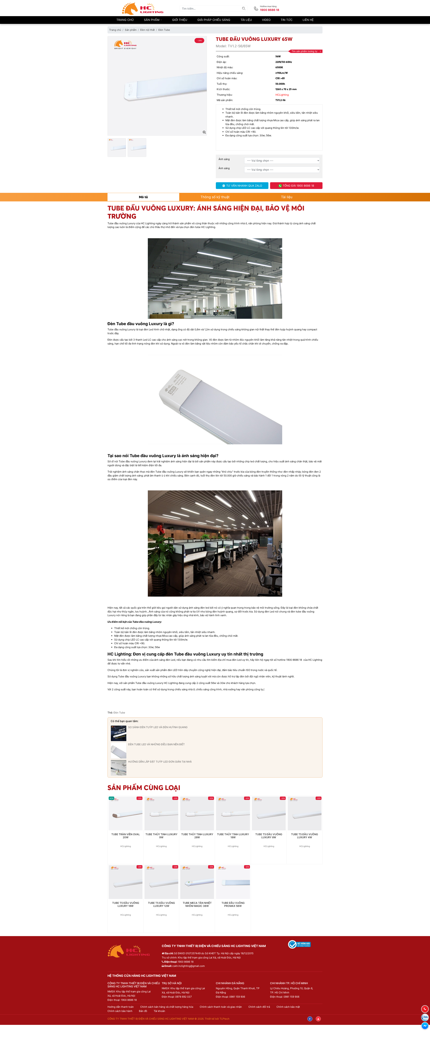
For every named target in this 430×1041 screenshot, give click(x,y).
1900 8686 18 (129, 999)
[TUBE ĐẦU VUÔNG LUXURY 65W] (204, 132)
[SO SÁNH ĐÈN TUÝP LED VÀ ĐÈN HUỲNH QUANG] (118, 733)
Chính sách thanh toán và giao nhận (221, 1006)
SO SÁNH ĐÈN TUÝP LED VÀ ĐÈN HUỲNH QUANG (157, 727)
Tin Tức (286, 20)
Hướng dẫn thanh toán (121, 1006)
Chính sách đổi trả (259, 1006)
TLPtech (224, 1018)
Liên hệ (308, 20)
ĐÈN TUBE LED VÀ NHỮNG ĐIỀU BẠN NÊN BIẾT (156, 744)
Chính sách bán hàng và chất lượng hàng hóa (166, 1006)
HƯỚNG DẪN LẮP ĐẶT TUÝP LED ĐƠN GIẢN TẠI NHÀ (160, 761)
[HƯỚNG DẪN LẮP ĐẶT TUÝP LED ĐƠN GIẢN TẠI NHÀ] (118, 767)
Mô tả (143, 197)
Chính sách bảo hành (120, 1011)
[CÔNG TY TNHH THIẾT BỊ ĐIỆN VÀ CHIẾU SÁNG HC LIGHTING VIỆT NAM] (143, 8)
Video (266, 20)
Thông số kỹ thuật (215, 197)
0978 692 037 (183, 996)
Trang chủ (125, 20)
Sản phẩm (152, 20)
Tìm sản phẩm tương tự (304, 51)
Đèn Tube (164, 29)
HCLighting (282, 94)
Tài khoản (159, 1011)
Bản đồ (143, 1011)
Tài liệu (246, 20)
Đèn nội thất (147, 29)
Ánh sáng (224, 159)
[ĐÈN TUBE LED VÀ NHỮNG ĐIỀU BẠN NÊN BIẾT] (118, 750)
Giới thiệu (179, 20)
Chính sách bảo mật (288, 1006)
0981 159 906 (237, 996)
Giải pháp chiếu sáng (213, 20)
